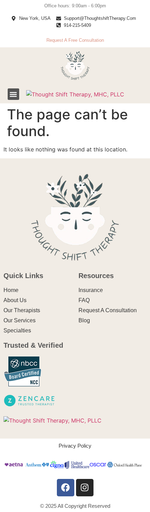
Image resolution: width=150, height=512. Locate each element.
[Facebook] (65, 487)
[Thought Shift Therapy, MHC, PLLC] (75, 94)
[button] (13, 94)
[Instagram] (84, 487)
